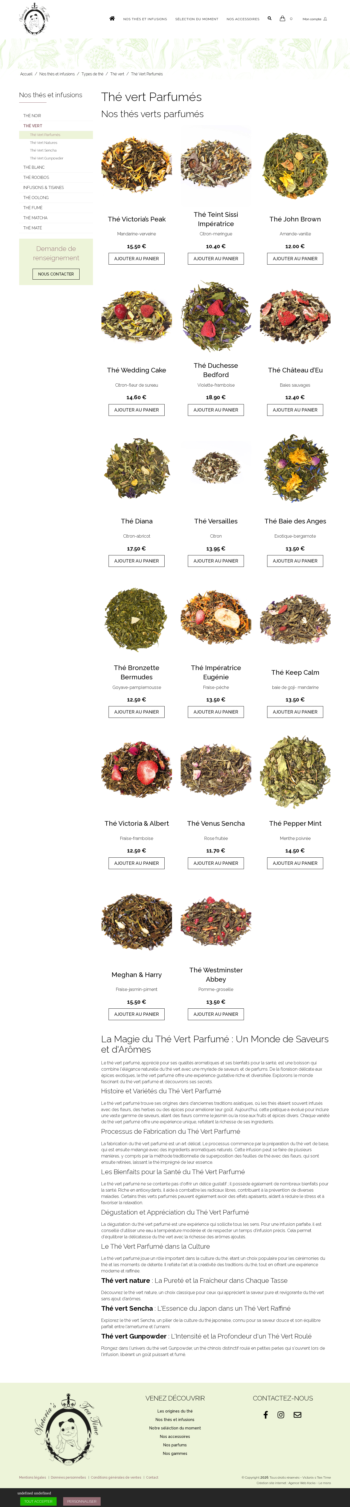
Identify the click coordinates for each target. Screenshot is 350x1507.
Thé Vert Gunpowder (46, 158)
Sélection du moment (196, 19)
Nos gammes (175, 1453)
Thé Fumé (32, 208)
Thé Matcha (35, 218)
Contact (152, 1477)
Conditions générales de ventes (116, 1477)
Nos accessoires (243, 19)
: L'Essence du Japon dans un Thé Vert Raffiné (196, 1308)
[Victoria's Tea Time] (34, 18)
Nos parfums (175, 1445)
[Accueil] (112, 17)
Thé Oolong (36, 198)
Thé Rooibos (36, 177)
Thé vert (117, 74)
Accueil (26, 74)
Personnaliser (82, 1501)
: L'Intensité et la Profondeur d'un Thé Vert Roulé (206, 1336)
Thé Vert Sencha (43, 150)
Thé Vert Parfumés (147, 74)
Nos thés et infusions (145, 19)
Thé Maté (32, 228)
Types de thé (92, 74)
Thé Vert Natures (43, 143)
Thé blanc (34, 167)
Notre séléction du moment (175, 1428)
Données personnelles (68, 1477)
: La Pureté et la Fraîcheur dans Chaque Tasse (194, 1280)
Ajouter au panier (136, 258)
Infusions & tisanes (43, 187)
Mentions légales (32, 1477)
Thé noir (32, 116)
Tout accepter (38, 1501)
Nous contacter (56, 274)
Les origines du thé (175, 1411)
